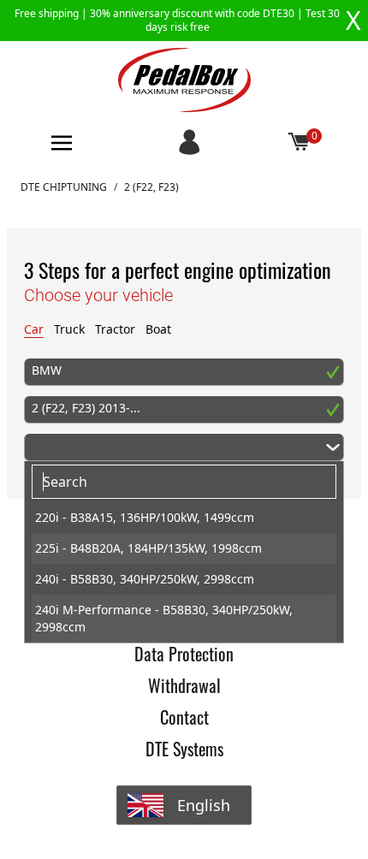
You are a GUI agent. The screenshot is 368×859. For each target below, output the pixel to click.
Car (34, 329)
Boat (158, 329)
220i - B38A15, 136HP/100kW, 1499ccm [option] (144, 517)
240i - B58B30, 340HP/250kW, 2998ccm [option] (144, 579)
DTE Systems (184, 748)
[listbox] (184, 572)
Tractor (115, 329)
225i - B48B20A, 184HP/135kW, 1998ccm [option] (148, 548)
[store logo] (184, 80)
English (203, 805)
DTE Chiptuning (64, 187)
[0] (300, 143)
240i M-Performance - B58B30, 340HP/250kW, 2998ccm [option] (164, 618)
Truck (69, 329)
